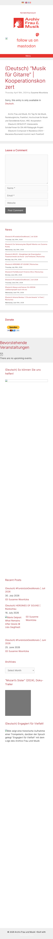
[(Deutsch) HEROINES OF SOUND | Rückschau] (14, 625)
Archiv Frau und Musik (17, 114)
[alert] (26, 356)
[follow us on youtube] (28, 34)
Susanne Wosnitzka (19, 599)
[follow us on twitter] (15, 34)
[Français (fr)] (30, 2)
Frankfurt (24, 117)
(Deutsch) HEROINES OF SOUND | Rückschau (21, 264)
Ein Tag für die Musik (37, 114)
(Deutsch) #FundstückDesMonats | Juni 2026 (21, 280)
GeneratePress (26, 935)
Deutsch (9, 103)
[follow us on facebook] (19, 34)
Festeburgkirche (12, 117)
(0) (6, 599)
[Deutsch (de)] (23, 2)
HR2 (28, 121)
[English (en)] (26, 2)
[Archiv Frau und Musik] (26, 27)
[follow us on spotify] (32, 34)
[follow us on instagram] (24, 34)
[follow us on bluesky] (26, 43)
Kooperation (36, 121)
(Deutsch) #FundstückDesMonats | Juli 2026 (21, 236)
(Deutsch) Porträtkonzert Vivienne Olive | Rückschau (24, 272)
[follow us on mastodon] (37, 34)
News (8, 229)
